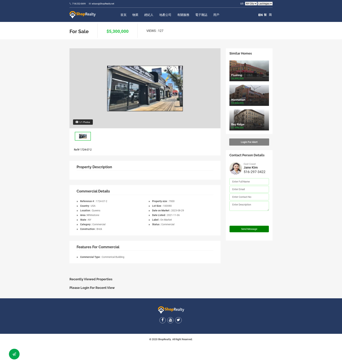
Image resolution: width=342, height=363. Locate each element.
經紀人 (148, 15)
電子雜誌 (201, 15)
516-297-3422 (254, 172)
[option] (145, 88)
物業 (135, 15)
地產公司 (165, 15)
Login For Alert (249, 142)
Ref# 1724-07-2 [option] (83, 149)
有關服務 (183, 15)
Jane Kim (251, 167)
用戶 (216, 15)
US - (242, 3)
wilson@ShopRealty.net (103, 3)
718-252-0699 (79, 3)
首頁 (123, 15)
